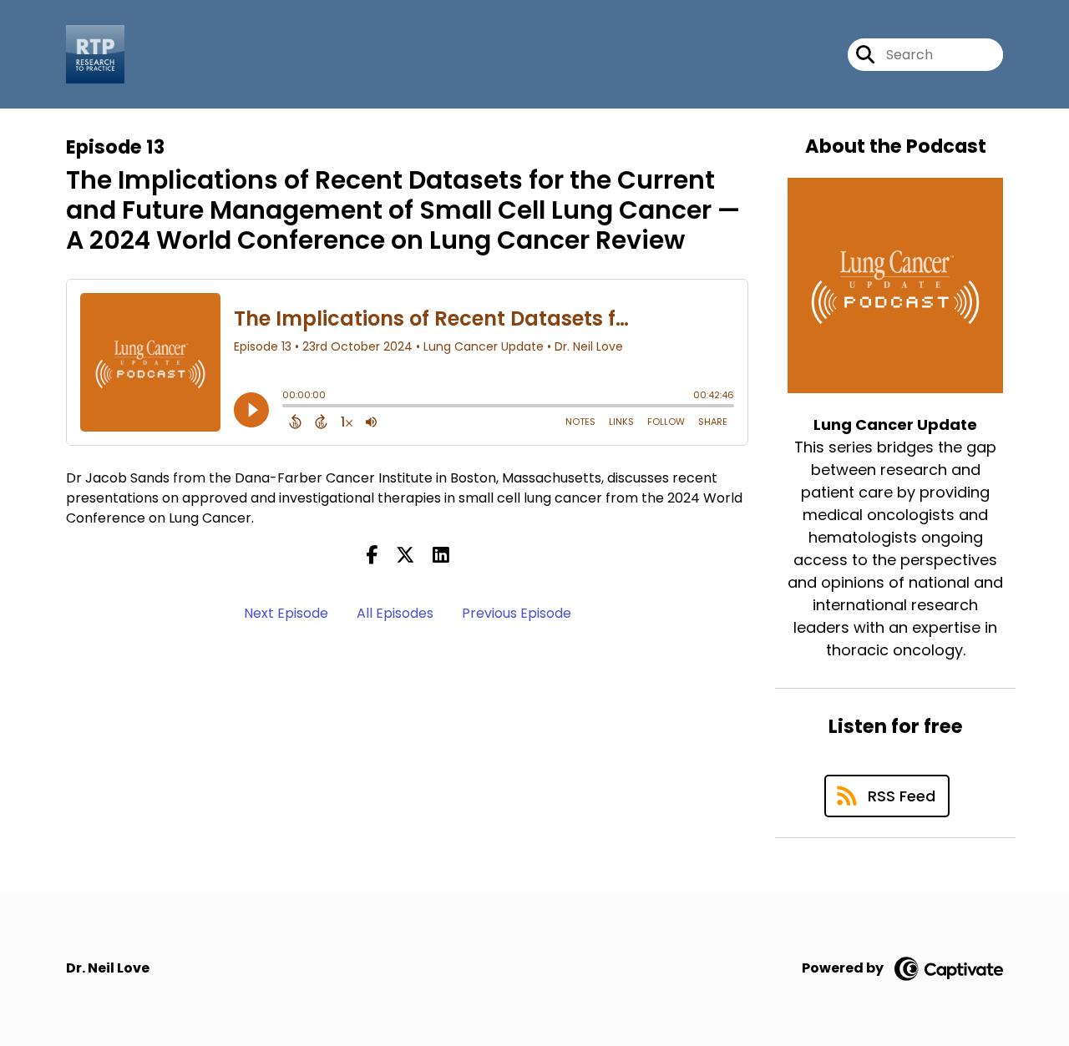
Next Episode (286, 613)
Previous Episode (516, 613)
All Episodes (395, 613)
